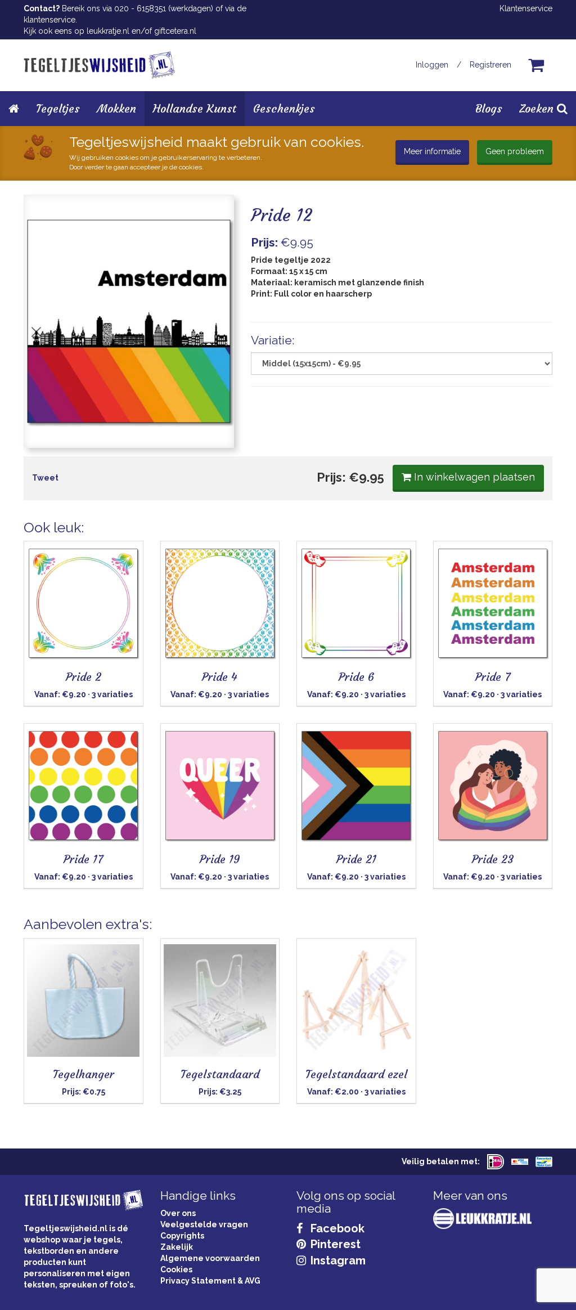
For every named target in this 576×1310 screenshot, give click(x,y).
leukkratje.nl (108, 30)
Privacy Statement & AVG (210, 1280)
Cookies (176, 1269)
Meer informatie (432, 151)
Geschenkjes (284, 108)
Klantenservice (526, 8)
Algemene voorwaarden (210, 1258)
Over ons (178, 1213)
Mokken (116, 108)
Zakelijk (176, 1246)
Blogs (488, 108)
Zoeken (538, 108)
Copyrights (182, 1235)
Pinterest (334, 1244)
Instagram (337, 1260)
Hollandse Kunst (194, 108)
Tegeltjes (58, 108)
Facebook (336, 1228)
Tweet (45, 477)
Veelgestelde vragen (204, 1224)
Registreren (490, 64)
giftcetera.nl (175, 30)
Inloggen (432, 64)
